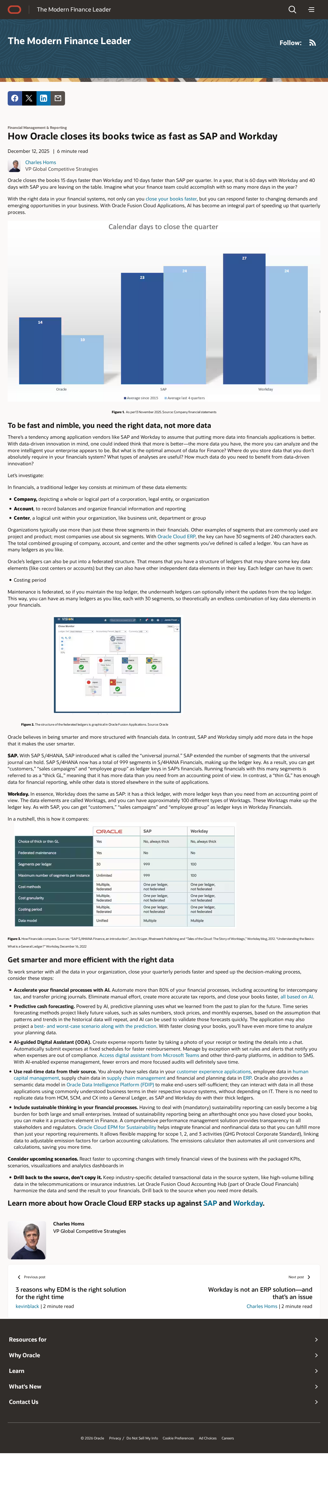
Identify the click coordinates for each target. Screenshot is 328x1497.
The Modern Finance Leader (74, 9)
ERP (247, 1078)
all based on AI (297, 996)
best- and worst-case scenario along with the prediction (95, 1026)
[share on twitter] (29, 98)
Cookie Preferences (178, 1438)
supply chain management (136, 1078)
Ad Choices (208, 1438)
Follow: (291, 42)
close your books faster (171, 198)
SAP (210, 1203)
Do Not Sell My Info (142, 1438)
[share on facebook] (15, 98)
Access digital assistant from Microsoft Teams (149, 1055)
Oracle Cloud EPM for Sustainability (117, 1127)
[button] (292, 9)
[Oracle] (14, 9)
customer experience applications (214, 1071)
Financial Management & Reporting (37, 127)
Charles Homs (40, 162)
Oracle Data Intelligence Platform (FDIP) (110, 1084)
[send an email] (58, 98)
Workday (248, 1203)
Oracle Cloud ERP (176, 536)
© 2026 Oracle (92, 1438)
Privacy (115, 1438)
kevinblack (27, 1306)
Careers (228, 1438)
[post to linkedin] (44, 98)
